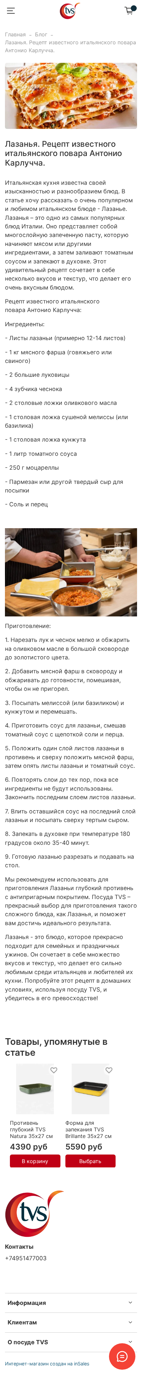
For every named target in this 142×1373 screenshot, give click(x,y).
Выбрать (90, 1160)
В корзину (35, 1160)
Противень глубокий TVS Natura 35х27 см (31, 1129)
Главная (15, 34)
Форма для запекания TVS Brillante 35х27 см (88, 1129)
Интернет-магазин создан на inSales (47, 1363)
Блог (41, 34)
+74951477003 (26, 1258)
